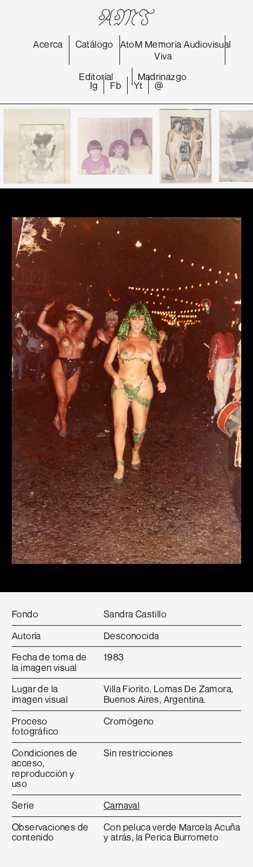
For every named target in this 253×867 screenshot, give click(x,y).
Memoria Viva (163, 50)
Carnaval (121, 805)
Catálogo (94, 44)
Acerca (47, 44)
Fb (115, 85)
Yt (138, 85)
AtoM (131, 44)
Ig (94, 85)
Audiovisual (207, 44)
